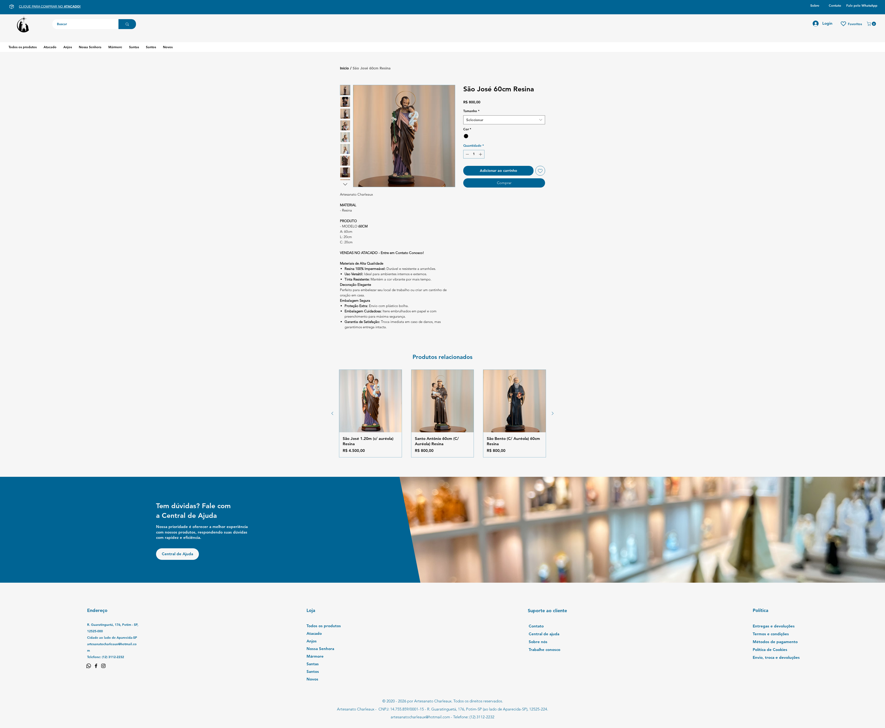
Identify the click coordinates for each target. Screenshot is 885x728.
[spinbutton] (474, 154)
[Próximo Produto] (552, 413)
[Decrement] (467, 154)
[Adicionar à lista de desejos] (540, 171)
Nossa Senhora (320, 648)
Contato (536, 626)
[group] (442, 413)
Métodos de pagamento (775, 641)
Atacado (314, 633)
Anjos (312, 641)
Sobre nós (538, 641)
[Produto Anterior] (332, 413)
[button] (872, 24)
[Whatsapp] (88, 666)
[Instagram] (103, 666)
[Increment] (481, 154)
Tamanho (471, 111)
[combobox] (504, 119)
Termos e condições (771, 634)
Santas (313, 664)
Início (344, 68)
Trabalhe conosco (544, 649)
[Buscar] (127, 24)
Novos (312, 679)
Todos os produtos (324, 626)
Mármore (315, 656)
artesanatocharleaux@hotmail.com (420, 717)
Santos (313, 671)
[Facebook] (96, 666)
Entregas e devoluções (774, 626)
